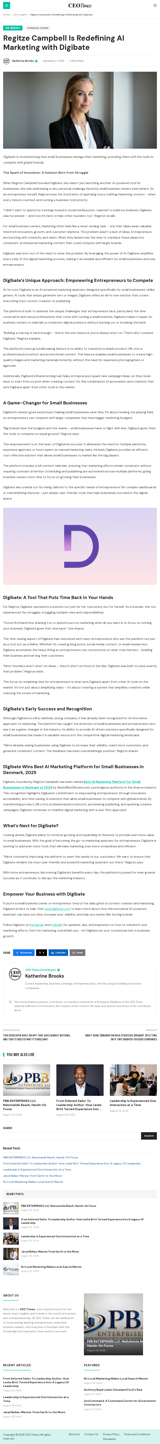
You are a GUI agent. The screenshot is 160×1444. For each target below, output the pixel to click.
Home (6, 14)
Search (149, 1136)
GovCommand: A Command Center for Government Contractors (120, 1402)
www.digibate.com (57, 909)
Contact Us (91, 1434)
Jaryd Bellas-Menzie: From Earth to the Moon (32, 1176)
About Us (74, 1434)
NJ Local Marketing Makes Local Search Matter (33, 1182)
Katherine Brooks (23, 61)
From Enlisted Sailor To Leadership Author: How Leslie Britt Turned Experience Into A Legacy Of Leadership (72, 1163)
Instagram (37, 925)
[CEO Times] (80, 5)
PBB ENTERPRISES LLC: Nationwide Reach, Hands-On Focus (40, 1157)
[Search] (155, 5)
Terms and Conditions (137, 1434)
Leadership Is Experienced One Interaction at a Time (37, 1169)
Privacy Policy (111, 1434)
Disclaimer (109, 1439)
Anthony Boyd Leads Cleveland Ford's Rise (113, 1389)
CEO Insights (20, 14)
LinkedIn (57, 925)
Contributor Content (37, 28)
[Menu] (6, 5)
